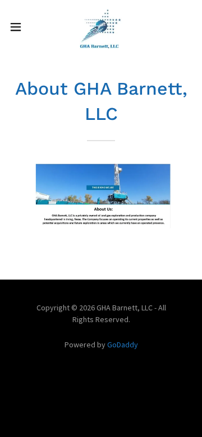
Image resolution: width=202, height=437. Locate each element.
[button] (19, 27)
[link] (101, 26)
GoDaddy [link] (122, 345)
